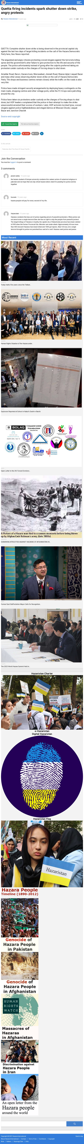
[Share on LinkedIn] (42, 133)
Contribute (42, 1139)
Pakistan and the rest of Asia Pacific (16, 149)
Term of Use (33, 1139)
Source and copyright (10, 116)
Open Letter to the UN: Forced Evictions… (15, 471)
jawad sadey (15, 176)
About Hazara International (10, 1139)
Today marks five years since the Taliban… (16, 285)
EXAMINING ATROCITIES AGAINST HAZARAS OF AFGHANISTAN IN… (26, 542)
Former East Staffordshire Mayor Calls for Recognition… (21, 604)
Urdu (27, 1141)
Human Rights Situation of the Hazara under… (17, 344)
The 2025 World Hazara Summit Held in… (15, 666)
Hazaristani (15, 214)
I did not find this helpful (30, 124)
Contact (23, 1139)
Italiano (9, 1141)
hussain (13, 197)
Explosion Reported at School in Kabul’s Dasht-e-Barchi (21, 411)
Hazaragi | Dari (18, 1141)
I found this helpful (11, 124)
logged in (13, 162)
